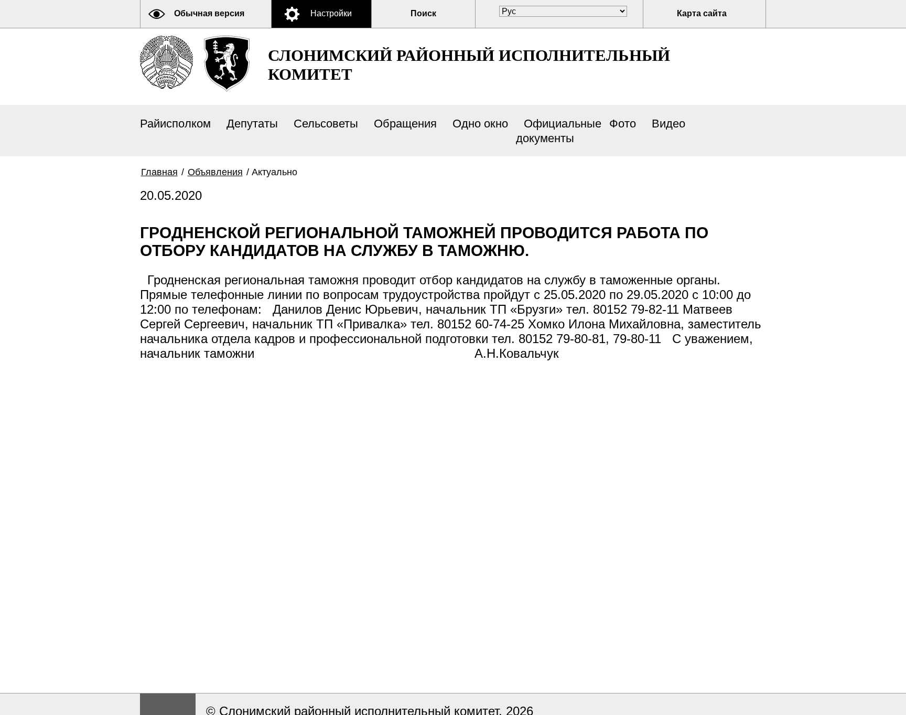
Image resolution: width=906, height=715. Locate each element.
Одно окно (480, 123)
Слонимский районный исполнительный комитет (469, 64)
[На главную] (166, 62)
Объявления (215, 172)
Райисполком (175, 123)
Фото (622, 123)
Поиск (423, 13)
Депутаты (252, 123)
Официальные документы (558, 131)
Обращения (405, 123)
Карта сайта (702, 13)
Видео (668, 123)
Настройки (331, 13)
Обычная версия (209, 13)
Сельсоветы (326, 123)
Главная (159, 172)
